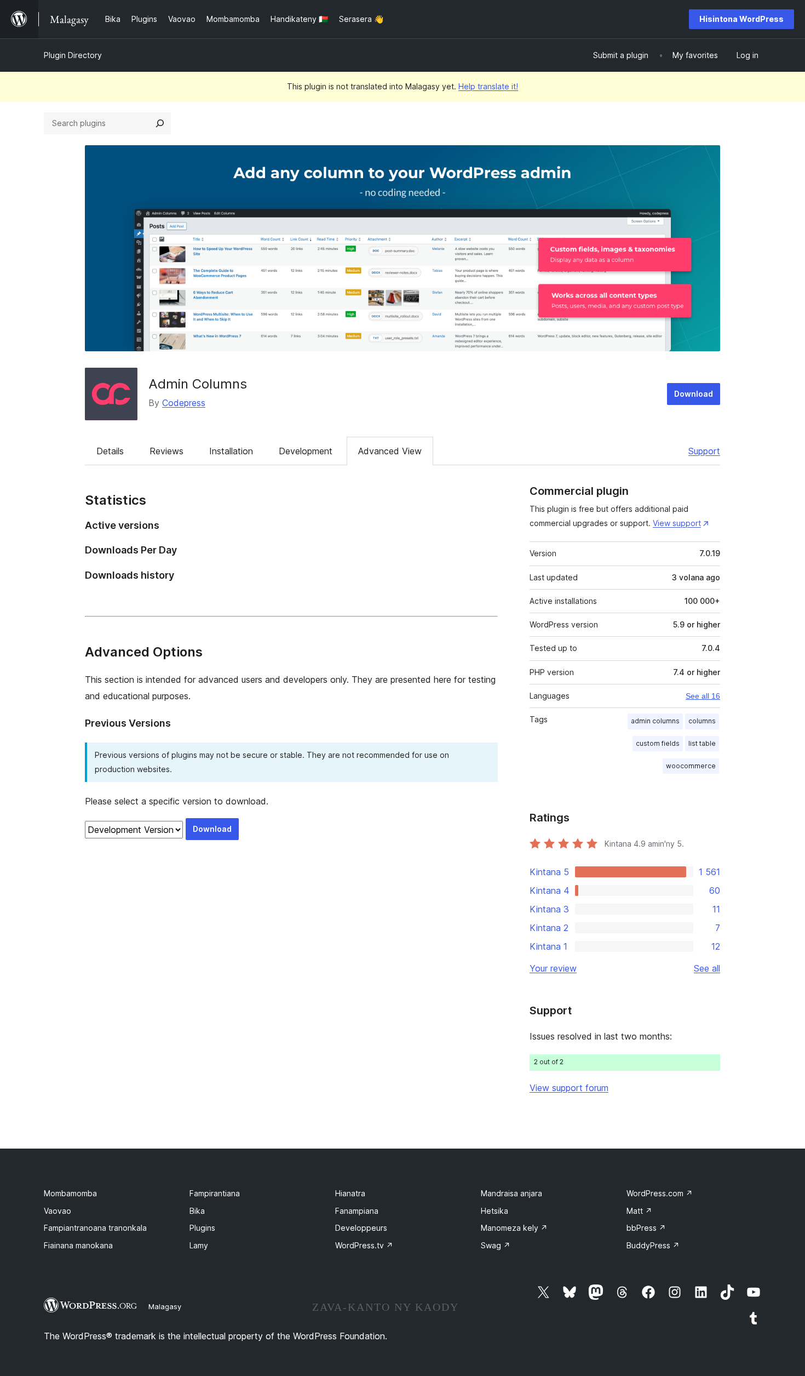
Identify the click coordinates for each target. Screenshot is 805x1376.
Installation (231, 451)
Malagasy (164, 1306)
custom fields (658, 743)
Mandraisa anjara (511, 1193)
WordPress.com (659, 1193)
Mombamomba (70, 1193)
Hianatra (350, 1193)
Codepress (183, 402)
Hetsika (494, 1210)
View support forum (569, 1087)
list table (702, 743)
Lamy (198, 1245)
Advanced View (390, 451)
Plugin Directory (73, 55)
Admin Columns (197, 384)
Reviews (166, 451)
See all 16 (703, 696)
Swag (495, 1245)
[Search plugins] (160, 123)
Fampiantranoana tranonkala (95, 1227)
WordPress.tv (364, 1245)
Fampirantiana (214, 1193)
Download (693, 393)
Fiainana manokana (78, 1245)
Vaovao (57, 1210)
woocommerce (691, 766)
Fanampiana (356, 1210)
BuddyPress (653, 1245)
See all (707, 968)
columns (702, 721)
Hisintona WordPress (741, 19)
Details (110, 451)
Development (305, 451)
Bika (197, 1210)
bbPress (646, 1227)
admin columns (655, 721)
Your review (553, 968)
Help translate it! (488, 86)
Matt (639, 1210)
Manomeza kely (514, 1227)
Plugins (202, 1227)
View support (677, 523)
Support (704, 451)
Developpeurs (361, 1227)
